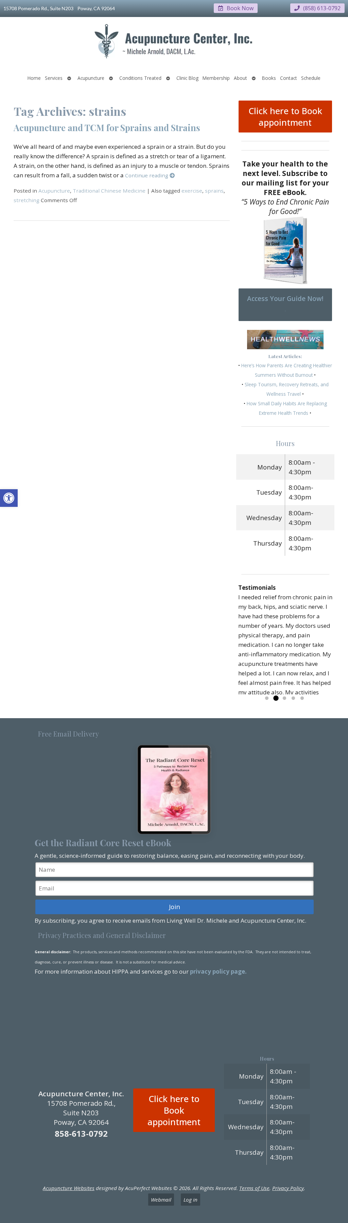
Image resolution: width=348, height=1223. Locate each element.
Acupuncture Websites (68, 1188)
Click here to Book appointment (285, 116)
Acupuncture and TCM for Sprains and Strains (107, 127)
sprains (214, 190)
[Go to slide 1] (266, 698)
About (240, 78)
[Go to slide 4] (293, 698)
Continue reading (147, 175)
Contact (288, 78)
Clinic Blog (187, 78)
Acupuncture (90, 78)
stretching (26, 200)
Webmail (161, 1199)
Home (34, 78)
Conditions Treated (140, 78)
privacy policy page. (219, 971)
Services (54, 78)
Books (269, 78)
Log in (190, 1199)
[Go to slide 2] (275, 698)
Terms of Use (254, 1188)
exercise (191, 190)
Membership (216, 78)
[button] (9, 498)
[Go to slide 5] (302, 698)
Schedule (310, 78)
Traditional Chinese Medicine (109, 190)
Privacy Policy (288, 1188)
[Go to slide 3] (284, 698)
